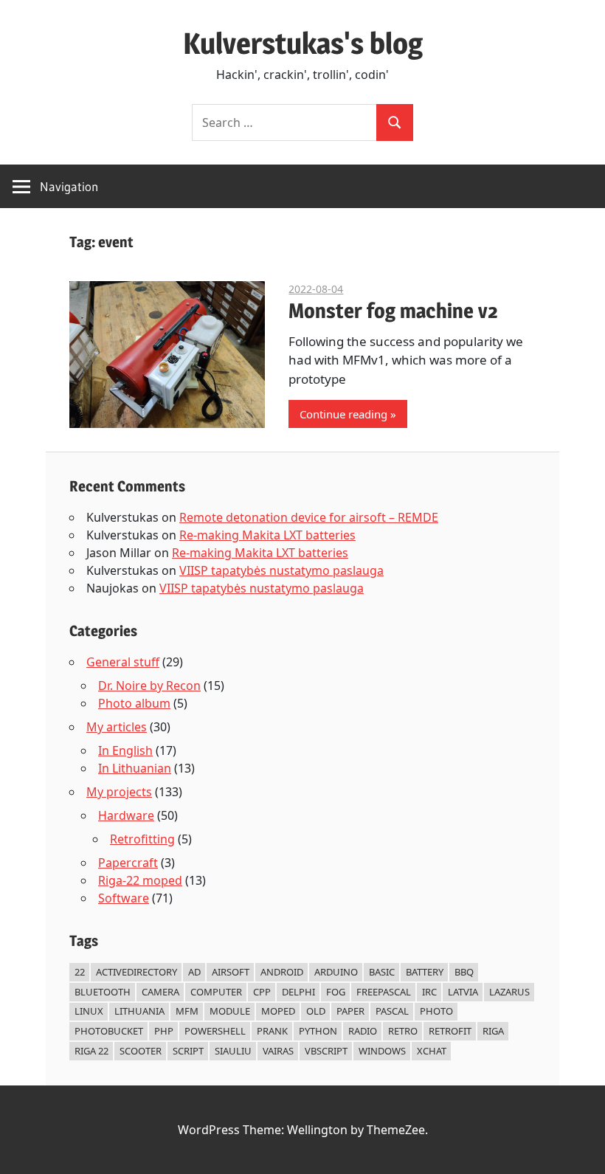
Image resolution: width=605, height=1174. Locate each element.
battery (424, 971)
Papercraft (128, 862)
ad (194, 971)
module (230, 1011)
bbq (464, 971)
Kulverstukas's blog (303, 43)
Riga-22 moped (140, 880)
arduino (336, 971)
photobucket (109, 1030)
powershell (215, 1030)
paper (350, 1011)
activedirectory (136, 971)
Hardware (126, 815)
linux (89, 1011)
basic (382, 971)
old (315, 1011)
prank (272, 1030)
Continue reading (343, 414)
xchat (431, 1050)
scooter (141, 1050)
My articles (116, 727)
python (318, 1030)
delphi (298, 991)
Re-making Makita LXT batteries (267, 535)
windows (382, 1050)
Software (123, 898)
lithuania (139, 1011)
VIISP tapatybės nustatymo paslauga (281, 570)
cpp (262, 991)
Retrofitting (142, 839)
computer (216, 991)
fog (335, 991)
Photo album (134, 703)
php (163, 1030)
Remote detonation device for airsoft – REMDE (308, 517)
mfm (187, 1011)
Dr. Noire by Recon (149, 685)
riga (493, 1030)
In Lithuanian (134, 768)
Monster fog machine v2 (393, 310)
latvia (463, 991)
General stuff (122, 662)
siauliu (233, 1050)
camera (160, 991)
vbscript (326, 1050)
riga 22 (91, 1050)
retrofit (450, 1030)
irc (429, 991)
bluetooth (103, 991)
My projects (119, 792)
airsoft (230, 971)
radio (362, 1030)
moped (278, 1011)
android (281, 971)
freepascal (383, 991)
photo (436, 1011)
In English (125, 750)
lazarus (509, 991)
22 (80, 971)
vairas (278, 1050)
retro (403, 1030)
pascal (392, 1011)
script (188, 1050)
